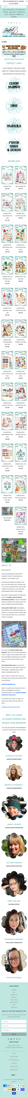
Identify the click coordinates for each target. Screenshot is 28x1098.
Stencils (14, 997)
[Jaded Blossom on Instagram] (17, 23)
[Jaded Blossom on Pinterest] (14, 23)
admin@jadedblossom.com (10, 707)
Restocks (14, 1007)
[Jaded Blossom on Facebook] (8, 23)
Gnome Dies (14, 161)
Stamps (14, 990)
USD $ (13, 1075)
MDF (14, 1005)
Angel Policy (12, 12)
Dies (14, 992)
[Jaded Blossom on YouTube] (11, 23)
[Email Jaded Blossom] (20, 23)
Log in (6, 14)
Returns (5, 12)
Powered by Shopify (18, 1080)
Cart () (21, 14)
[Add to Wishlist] (12, 167)
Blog (4, 9)
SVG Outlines (10, 9)
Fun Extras (14, 1000)
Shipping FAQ (21, 12)
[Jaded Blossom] (14, 31)
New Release (14, 1002)
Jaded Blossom (12, 1079)
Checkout (14, 16)
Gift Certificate (20, 9)
